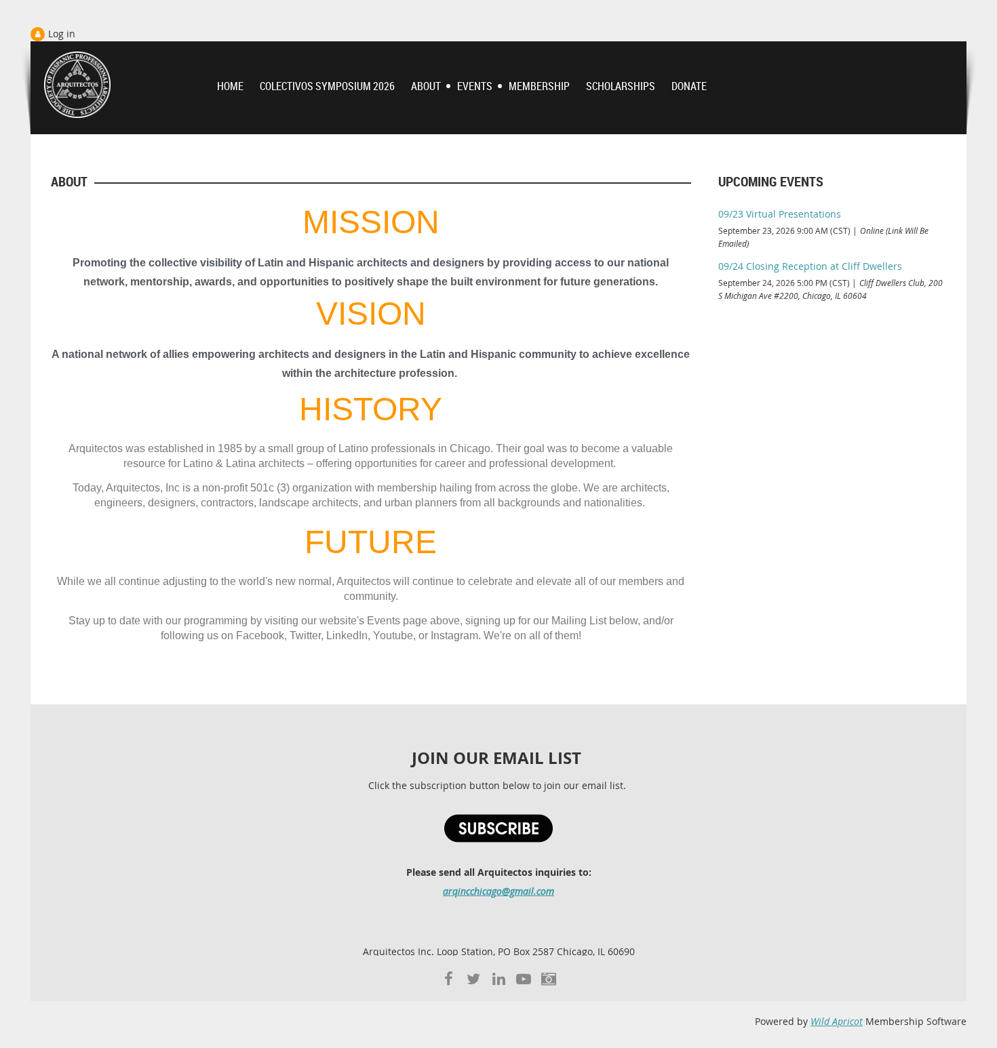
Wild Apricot (836, 1021)
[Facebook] (448, 978)
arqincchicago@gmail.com (498, 891)
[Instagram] (549, 978)
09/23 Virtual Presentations (779, 213)
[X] (474, 978)
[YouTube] (524, 978)
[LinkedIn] (499, 978)
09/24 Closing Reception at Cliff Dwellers (810, 266)
